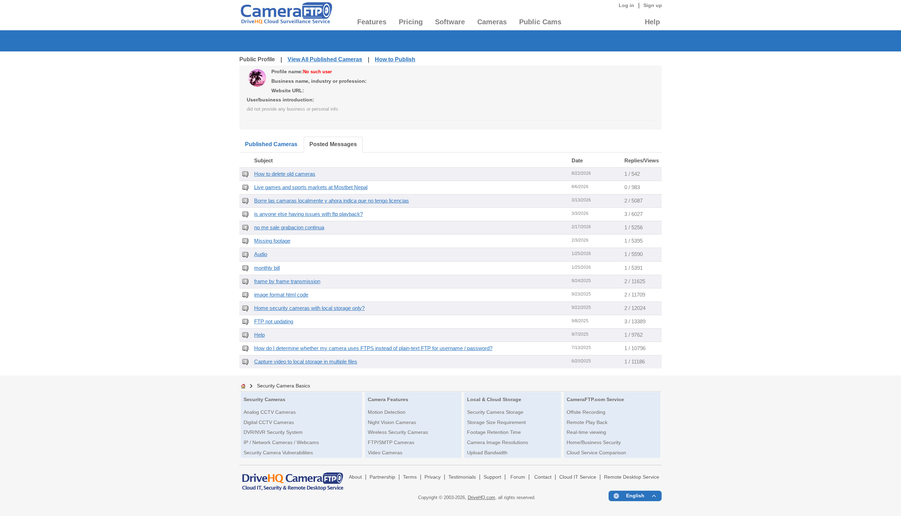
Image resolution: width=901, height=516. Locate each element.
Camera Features (388, 399)
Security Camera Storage (495, 412)
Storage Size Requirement (496, 422)
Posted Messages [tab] (333, 144)
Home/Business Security (594, 442)
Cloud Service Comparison (596, 452)
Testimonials (462, 477)
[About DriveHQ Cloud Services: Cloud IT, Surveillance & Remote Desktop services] (293, 478)
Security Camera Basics (283, 385)
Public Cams (540, 22)
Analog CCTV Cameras (270, 412)
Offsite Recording (586, 412)
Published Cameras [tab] (271, 144)
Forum (517, 477)
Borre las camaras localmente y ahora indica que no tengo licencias (331, 201)
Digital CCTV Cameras (269, 422)
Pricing (411, 22)
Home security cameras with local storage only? (309, 308)
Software (450, 22)
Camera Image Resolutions (497, 442)
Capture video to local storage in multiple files (305, 362)
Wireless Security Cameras (398, 432)
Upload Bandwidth (487, 452)
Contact (543, 477)
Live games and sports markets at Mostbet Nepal (310, 187)
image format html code (281, 295)
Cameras (492, 22)
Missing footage (272, 241)
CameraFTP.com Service (595, 399)
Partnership (382, 477)
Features (371, 22)
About (355, 477)
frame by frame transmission (287, 281)
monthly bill (267, 268)
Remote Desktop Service (631, 477)
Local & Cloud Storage (494, 399)
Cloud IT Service (577, 477)
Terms (410, 477)
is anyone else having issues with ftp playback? (308, 214)
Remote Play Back (587, 422)
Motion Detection (386, 412)
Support (492, 477)
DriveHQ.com (481, 497)
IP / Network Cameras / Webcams (281, 442)
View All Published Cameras (325, 59)
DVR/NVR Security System (273, 432)
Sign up (652, 5)
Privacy (432, 477)
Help (652, 22)
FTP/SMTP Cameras (391, 442)
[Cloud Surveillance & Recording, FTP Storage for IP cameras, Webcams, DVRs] (286, 15)
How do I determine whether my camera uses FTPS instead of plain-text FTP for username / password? (373, 348)
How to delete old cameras (284, 174)
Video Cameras (385, 452)
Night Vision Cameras (392, 422)
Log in (626, 5)
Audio (260, 254)
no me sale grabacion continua (289, 227)
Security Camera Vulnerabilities (278, 452)
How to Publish (395, 59)
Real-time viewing (586, 432)
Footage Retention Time (494, 432)
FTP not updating (273, 321)
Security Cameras (264, 399)
